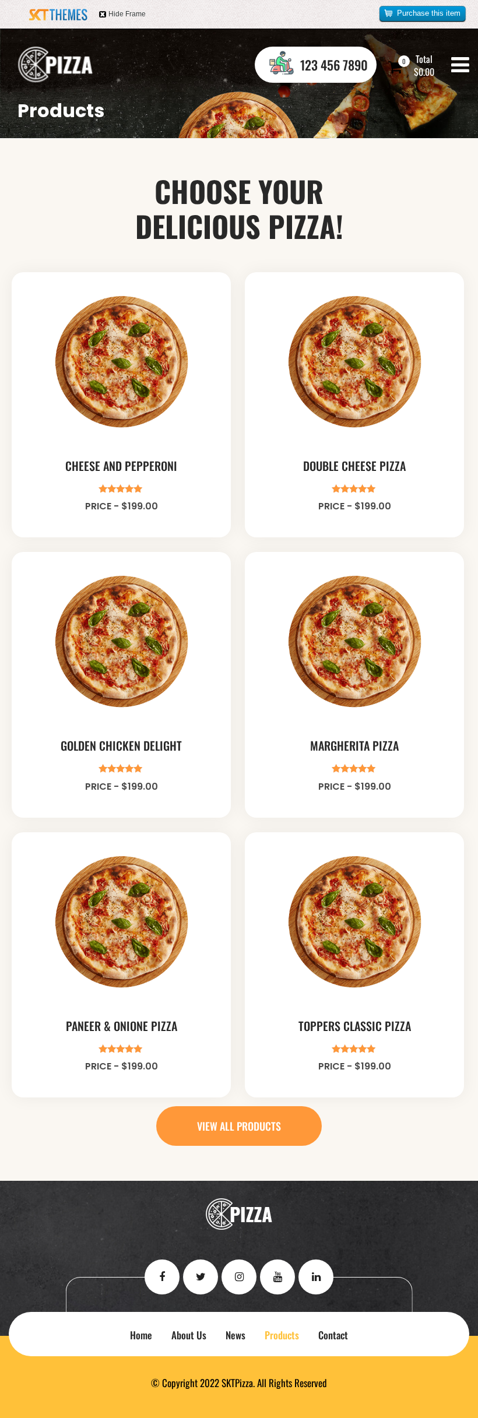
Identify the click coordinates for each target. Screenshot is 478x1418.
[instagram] (239, 1276)
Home (141, 1335)
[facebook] (162, 1276)
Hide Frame (127, 14)
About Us (188, 1335)
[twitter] (200, 1276)
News (235, 1335)
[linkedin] (315, 1276)
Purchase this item (429, 13)
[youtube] (277, 1276)
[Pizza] (55, 65)
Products (282, 1335)
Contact (333, 1335)
